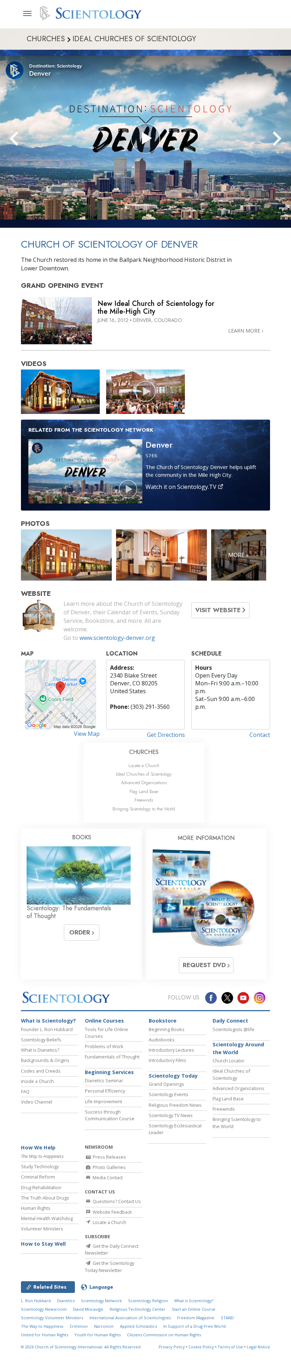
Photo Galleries (109, 1167)
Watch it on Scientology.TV (182, 487)
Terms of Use (230, 1346)
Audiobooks (162, 1039)
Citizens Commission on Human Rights (164, 1334)
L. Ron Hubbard (36, 1300)
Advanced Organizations (144, 782)
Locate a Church (143, 765)
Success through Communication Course (109, 1115)
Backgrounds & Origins (45, 1060)
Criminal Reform (38, 1177)
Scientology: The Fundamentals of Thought (69, 912)
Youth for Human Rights (98, 1334)
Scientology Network (101, 1300)
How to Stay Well (43, 1243)
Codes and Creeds (41, 1071)
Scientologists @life (233, 1029)
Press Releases (109, 1157)
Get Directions (166, 735)
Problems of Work (104, 1046)
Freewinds (143, 800)
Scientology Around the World (238, 1048)
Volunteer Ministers (42, 1228)
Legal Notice (258, 1346)
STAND (227, 1317)
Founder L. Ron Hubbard (47, 1029)
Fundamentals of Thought (112, 1056)
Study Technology (40, 1166)
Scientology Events (168, 1094)
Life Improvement (103, 1101)
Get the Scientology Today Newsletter (109, 1266)
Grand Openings (166, 1084)
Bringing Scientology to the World (143, 808)
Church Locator (229, 1060)
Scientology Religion (148, 1300)
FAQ (25, 1091)
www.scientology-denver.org (117, 638)
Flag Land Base (144, 791)
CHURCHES (144, 752)
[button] (26, 139)
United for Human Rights (44, 1334)
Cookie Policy (201, 1346)
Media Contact (107, 1177)
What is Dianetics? (40, 1050)
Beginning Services (109, 1072)
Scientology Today (173, 1075)
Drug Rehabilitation (41, 1187)
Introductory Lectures (171, 1050)
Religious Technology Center (137, 1309)
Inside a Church (37, 1081)
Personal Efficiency (105, 1091)
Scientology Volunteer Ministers (52, 1317)
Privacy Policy (172, 1346)
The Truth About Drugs (45, 1198)
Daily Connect (230, 1020)
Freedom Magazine (195, 1317)
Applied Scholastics (138, 1326)
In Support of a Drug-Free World (194, 1326)
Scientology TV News (171, 1115)
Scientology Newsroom (44, 1309)
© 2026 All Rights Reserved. (81, 1346)
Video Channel (36, 1102)
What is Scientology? (48, 1020)
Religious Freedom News (175, 1105)
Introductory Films (167, 1060)
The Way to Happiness (42, 1326)
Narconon (104, 1326)
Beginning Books (167, 1029)
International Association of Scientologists (130, 1317)
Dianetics (66, 1300)
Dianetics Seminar (104, 1080)
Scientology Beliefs (41, 1039)
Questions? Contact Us (116, 1201)
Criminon (79, 1326)
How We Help (38, 1147)
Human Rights (35, 1208)
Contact (259, 735)
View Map (87, 734)
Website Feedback (112, 1212)
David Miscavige (88, 1309)
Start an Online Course (193, 1309)
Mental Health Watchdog (47, 1218)
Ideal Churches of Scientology (144, 774)
